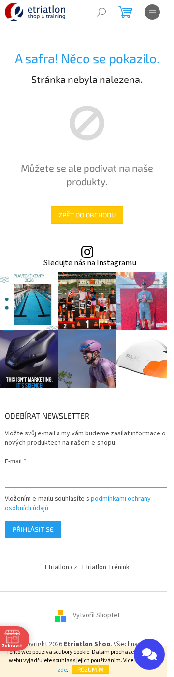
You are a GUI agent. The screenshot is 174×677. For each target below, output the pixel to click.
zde (62, 670)
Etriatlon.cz (61, 567)
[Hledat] (101, 12)
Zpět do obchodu (87, 215)
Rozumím (90, 669)
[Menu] (152, 12)
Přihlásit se (33, 529)
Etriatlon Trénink (106, 567)
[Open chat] (149, 654)
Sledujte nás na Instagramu (89, 263)
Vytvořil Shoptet (96, 615)
